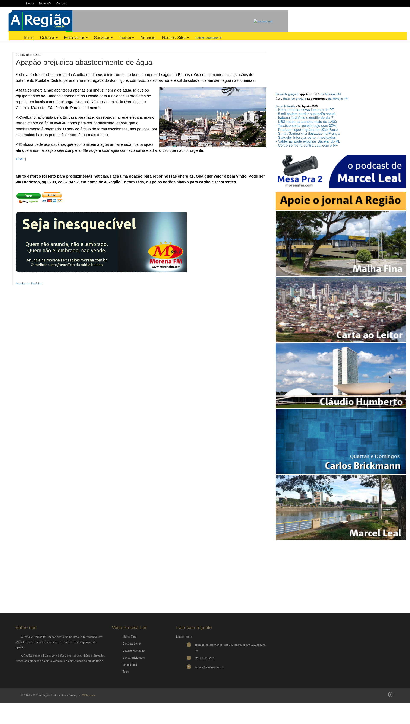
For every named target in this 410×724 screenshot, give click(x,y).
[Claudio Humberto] (341, 375)
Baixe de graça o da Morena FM (308, 94)
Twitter (125, 37)
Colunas (47, 37)
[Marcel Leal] (341, 507)
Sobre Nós (44, 3)
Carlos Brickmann (134, 657)
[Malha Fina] (341, 243)
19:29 (19, 159)
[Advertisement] (163, 20)
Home (30, 3)
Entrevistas (74, 37)
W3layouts (88, 695)
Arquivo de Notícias (29, 283)
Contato (61, 3)
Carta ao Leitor (132, 643)
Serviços (102, 37)
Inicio (29, 37)
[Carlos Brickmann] (341, 441)
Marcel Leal (130, 664)
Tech (126, 671)
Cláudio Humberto (134, 650)
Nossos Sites (174, 37)
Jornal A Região (285, 106)
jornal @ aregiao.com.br (209, 667)
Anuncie (147, 37)
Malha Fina (129, 636)
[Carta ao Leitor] (341, 309)
